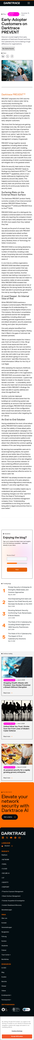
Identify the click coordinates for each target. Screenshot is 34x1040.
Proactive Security (9, 680)
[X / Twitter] (7, 837)
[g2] (15, 837)
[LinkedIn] (3, 837)
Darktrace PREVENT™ (13, 94)
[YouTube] (11, 837)
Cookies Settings (17, 1031)
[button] (28, 3)
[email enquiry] (19, 837)
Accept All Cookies (17, 1036)
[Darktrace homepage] (16, 833)
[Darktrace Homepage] (12, 3)
